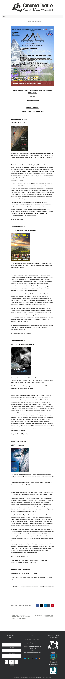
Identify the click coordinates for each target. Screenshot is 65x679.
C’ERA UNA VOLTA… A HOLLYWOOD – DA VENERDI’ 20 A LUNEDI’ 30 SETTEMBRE (21, 616)
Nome (11, 642)
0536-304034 (34, 644)
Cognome (11, 647)
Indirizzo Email (11, 653)
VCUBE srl (40, 677)
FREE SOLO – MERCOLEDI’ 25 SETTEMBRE (44, 616)
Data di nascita (12, 659)
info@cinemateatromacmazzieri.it (29, 587)
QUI (35, 562)
